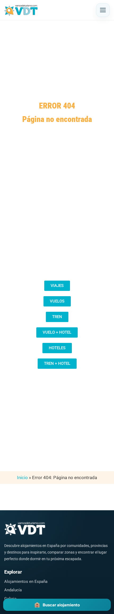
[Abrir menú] (103, 10)
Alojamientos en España (25, 581)
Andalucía (13, 590)
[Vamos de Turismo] (21, 10)
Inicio (22, 477)
